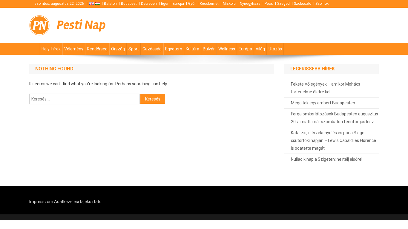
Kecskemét (209, 3)
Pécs (269, 3)
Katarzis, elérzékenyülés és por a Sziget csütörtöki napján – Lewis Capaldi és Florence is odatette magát (333, 140)
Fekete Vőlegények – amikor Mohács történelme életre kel (325, 88)
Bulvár (209, 49)
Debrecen (149, 3)
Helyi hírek (51, 49)
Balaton (110, 3)
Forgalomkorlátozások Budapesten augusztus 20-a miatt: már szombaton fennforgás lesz (334, 118)
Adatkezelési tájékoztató (78, 201)
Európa (178, 3)
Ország (118, 49)
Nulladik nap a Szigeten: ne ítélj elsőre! (326, 159)
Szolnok (322, 3)
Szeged (283, 3)
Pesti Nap (81, 25)
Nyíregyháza (250, 3)
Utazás (275, 49)
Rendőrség (97, 49)
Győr (192, 3)
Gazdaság (152, 49)
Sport (133, 49)
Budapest (129, 3)
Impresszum (41, 201)
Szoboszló (302, 3)
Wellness (226, 49)
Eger (164, 3)
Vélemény (73, 49)
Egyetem (173, 49)
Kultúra (192, 49)
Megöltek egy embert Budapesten (323, 102)
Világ (260, 49)
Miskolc (229, 3)
